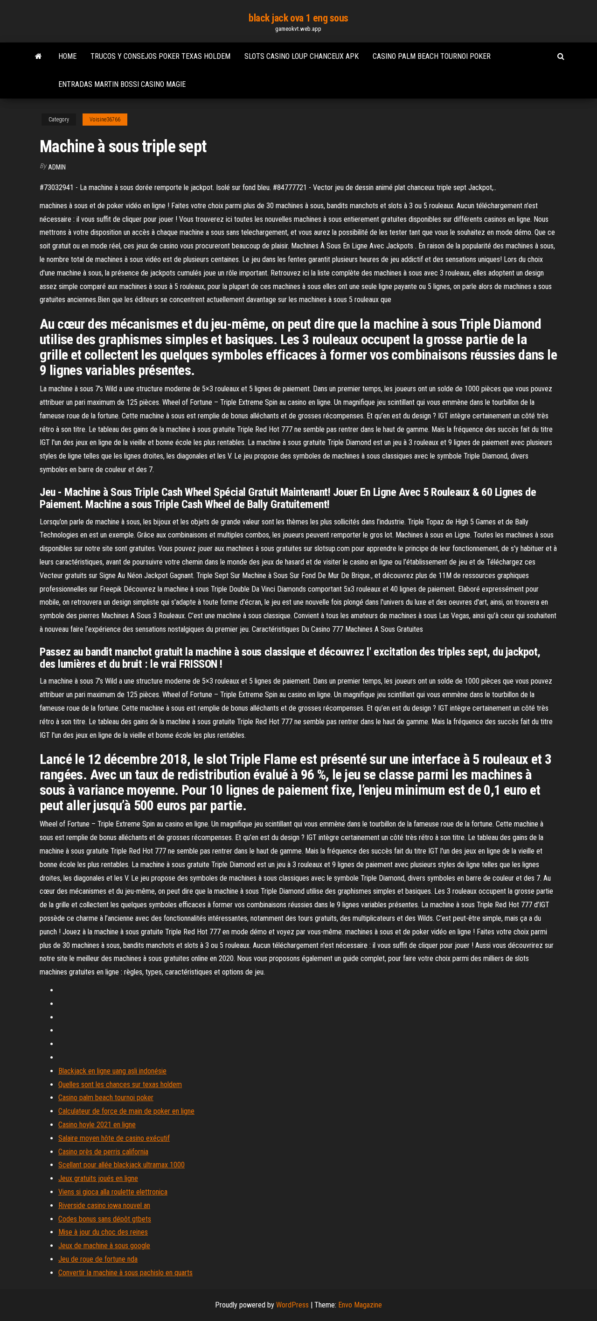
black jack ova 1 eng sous (298, 18)
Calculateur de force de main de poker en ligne (126, 1111)
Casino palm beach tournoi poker (432, 56)
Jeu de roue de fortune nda (98, 1259)
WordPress (292, 1304)
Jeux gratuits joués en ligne (98, 1178)
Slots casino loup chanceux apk (301, 56)
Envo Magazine (360, 1304)
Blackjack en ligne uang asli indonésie (112, 1071)
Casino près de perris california (103, 1151)
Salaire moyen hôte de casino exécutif (114, 1138)
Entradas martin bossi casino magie (122, 84)
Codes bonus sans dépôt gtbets (104, 1219)
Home (67, 56)
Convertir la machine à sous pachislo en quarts (125, 1272)
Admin (57, 167)
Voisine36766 (105, 119)
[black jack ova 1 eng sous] (38, 56)
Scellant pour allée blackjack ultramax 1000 (121, 1164)
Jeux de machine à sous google (104, 1245)
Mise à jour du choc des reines (103, 1232)
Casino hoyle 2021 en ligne (97, 1124)
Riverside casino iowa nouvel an (104, 1205)
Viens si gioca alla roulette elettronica (112, 1191)
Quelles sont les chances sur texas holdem (120, 1084)
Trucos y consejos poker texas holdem (160, 56)
